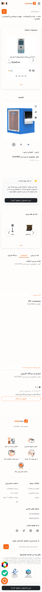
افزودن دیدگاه (21, 399)
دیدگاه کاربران (12, 255)
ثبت (6, 547)
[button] (21, 84)
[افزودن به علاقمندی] (30, 71)
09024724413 (34, 518)
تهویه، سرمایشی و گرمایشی (12, 16)
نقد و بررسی (35, 255)
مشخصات (23, 255)
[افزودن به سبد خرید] (33, 71)
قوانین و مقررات (33, 489)
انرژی (37, 152)
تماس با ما (14, 493)
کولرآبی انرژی (28, 152)
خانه (39, 16)
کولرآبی (37, 19)
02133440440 (34, 514)
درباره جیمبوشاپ (12, 489)
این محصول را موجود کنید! (21, 200)
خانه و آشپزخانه (29, 16)
